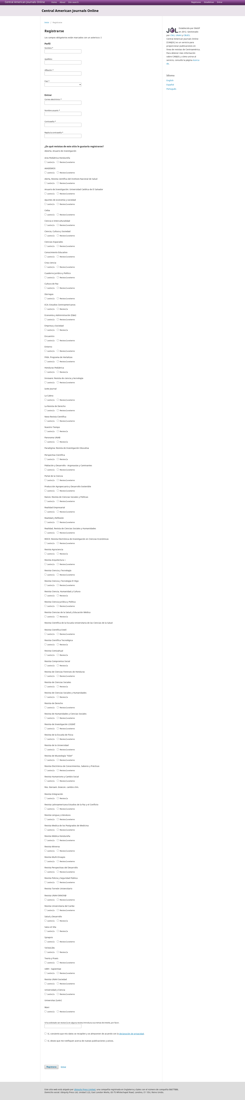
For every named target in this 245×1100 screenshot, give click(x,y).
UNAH (178, 35)
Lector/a (50, 162)
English (170, 80)
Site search (73, 2)
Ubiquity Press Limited (84, 1089)
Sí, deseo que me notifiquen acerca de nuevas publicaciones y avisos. (80, 1040)
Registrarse (196, 2)
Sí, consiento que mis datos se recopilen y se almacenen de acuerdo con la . (95, 1033)
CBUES (186, 35)
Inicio (47, 22)
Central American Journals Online (25, 2)
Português (171, 89)
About (62, 2)
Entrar (219, 2)
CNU (172, 35)
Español (170, 84)
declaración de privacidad (131, 1033)
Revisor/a (63, 309)
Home (54, 2)
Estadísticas (209, 2)
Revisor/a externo (67, 162)
